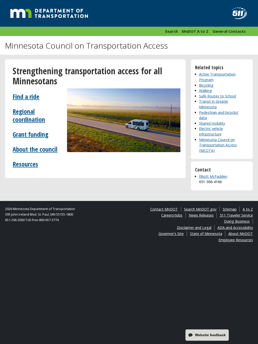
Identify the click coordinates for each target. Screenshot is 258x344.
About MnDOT (240, 233)
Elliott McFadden (213, 176)
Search (171, 31)
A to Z (248, 209)
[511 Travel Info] (236, 13)
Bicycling (206, 85)
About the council (35, 149)
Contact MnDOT (164, 209)
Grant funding (30, 134)
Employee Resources (235, 239)
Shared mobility (212, 123)
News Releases (201, 215)
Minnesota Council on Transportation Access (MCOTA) (218, 145)
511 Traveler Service (236, 215)
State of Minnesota (206, 233)
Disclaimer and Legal (194, 227)
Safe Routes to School (217, 96)
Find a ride (26, 96)
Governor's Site (171, 233)
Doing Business (237, 221)
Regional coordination (29, 115)
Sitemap (230, 209)
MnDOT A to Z (195, 31)
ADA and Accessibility (235, 227)
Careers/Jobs (171, 215)
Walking (205, 90)
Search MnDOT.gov (200, 209)
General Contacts (229, 31)
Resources (25, 164)
